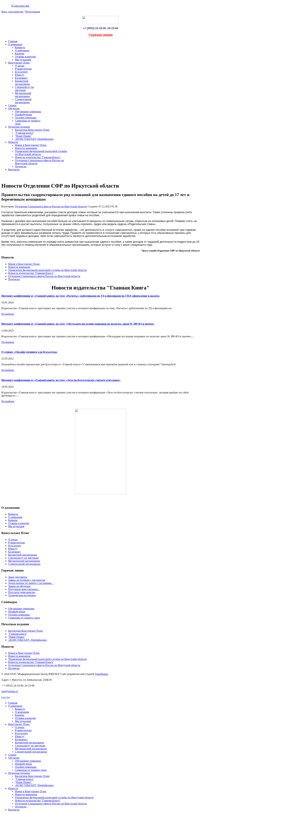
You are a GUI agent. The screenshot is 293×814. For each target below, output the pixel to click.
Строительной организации (24, 564)
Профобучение (16, 611)
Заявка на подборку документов (26, 580)
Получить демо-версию (21, 592)
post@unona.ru (9, 691)
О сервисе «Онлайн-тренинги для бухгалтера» (29, 352)
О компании (15, 517)
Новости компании (19, 267)
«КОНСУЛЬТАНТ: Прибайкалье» (27, 639)
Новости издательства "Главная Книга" (31, 273)
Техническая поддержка (22, 595)
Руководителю (16, 542)
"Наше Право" (16, 636)
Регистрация (32, 11)
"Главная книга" (17, 633)
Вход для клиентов (12, 11)
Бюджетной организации (22, 554)
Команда (13, 514)
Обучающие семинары (21, 608)
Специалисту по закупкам (23, 557)
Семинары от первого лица (24, 617)
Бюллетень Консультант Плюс (25, 630)
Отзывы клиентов (18, 523)
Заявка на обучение (19, 586)
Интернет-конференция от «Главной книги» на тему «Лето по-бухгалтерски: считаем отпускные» (61, 380)
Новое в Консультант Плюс (24, 264)
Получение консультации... (24, 589)
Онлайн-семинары (19, 614)
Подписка (14, 279)
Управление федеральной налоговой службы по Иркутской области (47, 270)
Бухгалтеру (14, 545)
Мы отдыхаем (16, 526)
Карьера (12, 520)
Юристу (12, 548)
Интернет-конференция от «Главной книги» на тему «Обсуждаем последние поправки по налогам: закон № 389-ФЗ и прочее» (77, 323)
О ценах (13, 539)
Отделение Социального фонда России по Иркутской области (51, 206)
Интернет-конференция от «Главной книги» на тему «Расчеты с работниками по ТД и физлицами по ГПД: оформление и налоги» (80, 295)
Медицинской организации (24, 560)
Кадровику (14, 551)
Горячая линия (101, 35)
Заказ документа (17, 577)
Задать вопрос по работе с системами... (30, 583)
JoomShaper (101, 674)
